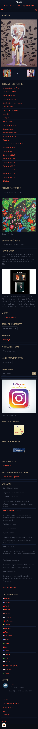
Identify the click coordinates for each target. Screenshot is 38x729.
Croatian (7, 654)
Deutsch (8, 613)
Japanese (8, 669)
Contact (5, 700)
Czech (7, 651)
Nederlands (8, 617)
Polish (7, 632)
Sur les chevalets (8, 121)
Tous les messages (9, 587)
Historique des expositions (11, 477)
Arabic (7, 673)
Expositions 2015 (9, 173)
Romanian (8, 628)
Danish (7, 647)
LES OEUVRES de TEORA (11, 703)
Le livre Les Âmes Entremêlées (13, 144)
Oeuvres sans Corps (9, 125)
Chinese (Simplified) (11, 665)
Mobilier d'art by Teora (10, 136)
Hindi (6, 658)
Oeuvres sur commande (10, 110)
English (7, 602)
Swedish (7, 624)
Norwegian (8, 636)
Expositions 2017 (9, 166)
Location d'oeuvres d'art (11, 88)
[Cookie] (4, 725)
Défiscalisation (8, 107)
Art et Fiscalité (8, 465)
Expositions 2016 (9, 170)
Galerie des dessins (9, 95)
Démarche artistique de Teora (12, 192)
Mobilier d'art (7, 362)
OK (34, 373)
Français (8, 598)
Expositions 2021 (9, 151)
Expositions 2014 (9, 177)
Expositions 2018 (9, 162)
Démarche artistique (9, 99)
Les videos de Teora (9, 317)
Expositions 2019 (9, 155)
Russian (7, 662)
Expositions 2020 (9, 158)
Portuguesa (9, 621)
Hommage (6, 339)
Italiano (7, 610)
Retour (19, 73)
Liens (4, 711)
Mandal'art (6, 114)
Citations (6, 181)
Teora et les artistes (10, 133)
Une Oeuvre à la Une (9, 92)
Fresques (6, 118)
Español (7, 606)
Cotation (6, 140)
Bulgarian (8, 643)
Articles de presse (9, 147)
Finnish (7, 639)
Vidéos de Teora (8, 707)
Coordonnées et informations (12, 103)
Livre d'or (6, 715)
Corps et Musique (8, 129)
